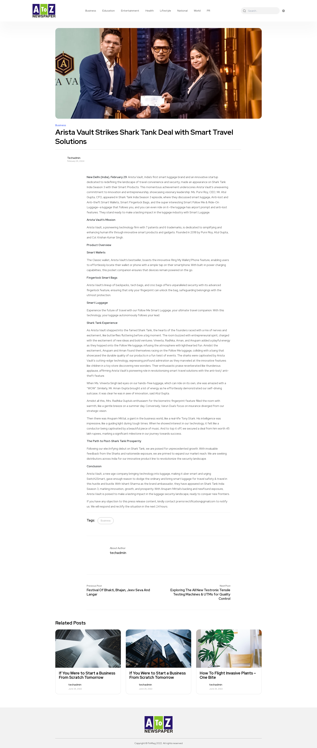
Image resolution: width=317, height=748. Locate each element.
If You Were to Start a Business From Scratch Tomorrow (87, 675)
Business (90, 10)
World (197, 10)
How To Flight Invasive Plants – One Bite (228, 675)
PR (208, 10)
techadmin (73, 158)
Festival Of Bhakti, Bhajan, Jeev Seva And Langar (118, 592)
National (182, 10)
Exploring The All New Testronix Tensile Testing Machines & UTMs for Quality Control (200, 594)
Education (108, 10)
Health (149, 10)
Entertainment (130, 10)
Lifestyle (165, 10)
